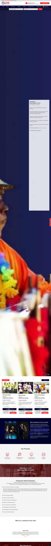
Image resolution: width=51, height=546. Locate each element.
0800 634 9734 (29, 470)
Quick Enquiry (45, 3)
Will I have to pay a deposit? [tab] (9, 497)
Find (40, 9)
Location (21, 380)
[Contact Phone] (26, 3)
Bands (7, 6)
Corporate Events (31, 6)
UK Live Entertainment (8, 0)
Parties (24, 6)
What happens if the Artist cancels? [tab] (10, 507)
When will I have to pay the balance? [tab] (10, 500)
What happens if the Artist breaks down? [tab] (11, 509)
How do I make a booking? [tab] (8, 495)
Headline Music (38, 6)
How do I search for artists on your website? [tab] (11, 487)
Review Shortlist (29, 411)
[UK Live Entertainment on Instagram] (47, 374)
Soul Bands (41, 127)
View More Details (6, 412)
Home (4, 6)
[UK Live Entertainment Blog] (48, 374)
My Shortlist (46, 6)
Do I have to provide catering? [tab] (9, 511)
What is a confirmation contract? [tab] (9, 502)
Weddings (19, 6)
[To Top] (49, 544)
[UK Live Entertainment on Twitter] (45, 374)
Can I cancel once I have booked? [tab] (10, 504)
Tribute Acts (13, 6)
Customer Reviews (6, 406)
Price (13, 380)
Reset (46, 380)
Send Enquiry (13, 412)
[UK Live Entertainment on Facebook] (43, 374)
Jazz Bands (44, 127)
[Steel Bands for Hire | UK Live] (5, 3)
